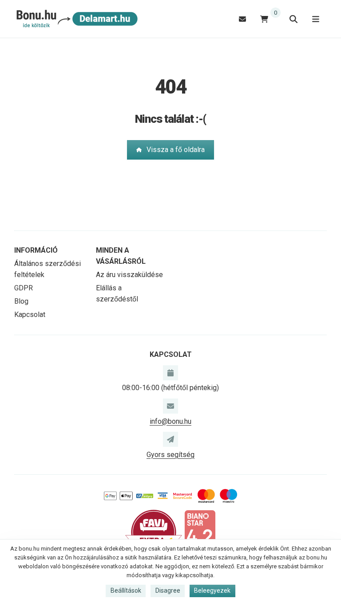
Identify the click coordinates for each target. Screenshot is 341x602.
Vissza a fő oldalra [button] (176, 149)
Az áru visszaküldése (129, 274)
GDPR (23, 288)
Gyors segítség (170, 454)
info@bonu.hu (170, 421)
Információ (36, 250)
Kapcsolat (29, 314)
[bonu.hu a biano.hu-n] (200, 532)
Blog (21, 301)
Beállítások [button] (126, 590)
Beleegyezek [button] (212, 590)
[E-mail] (242, 19)
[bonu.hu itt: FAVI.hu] (153, 532)
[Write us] (170, 439)
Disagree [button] (167, 590)
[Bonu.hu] (76, 19)
